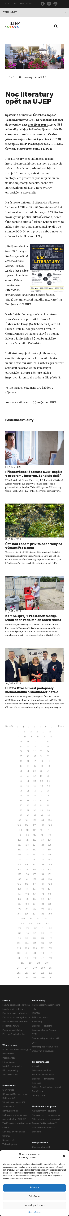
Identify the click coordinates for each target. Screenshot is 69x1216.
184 (49, 899)
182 (34, 899)
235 (34, 953)
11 (37, 731)
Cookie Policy (34, 1212)
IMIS (22, 4)
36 (28, 756)
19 (51, 736)
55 (21, 776)
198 (42, 913)
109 (50, 825)
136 (27, 854)
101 (27, 820)
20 (21, 741)
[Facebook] (43, 4)
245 (38, 962)
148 (42, 864)
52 (34, 771)
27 (35, 746)
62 (34, 781)
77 (35, 795)
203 (46, 918)
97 (35, 815)
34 (48, 751)
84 (48, 800)
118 (42, 835)
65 (21, 785)
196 (27, 913)
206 (39, 923)
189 (50, 904)
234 (27, 953)
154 (49, 869)
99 (48, 815)
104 (50, 820)
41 (28, 761)
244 (30, 962)
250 (43, 967)
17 (38, 736)
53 (41, 771)
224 (27, 943)
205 (30, 923)
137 (34, 854)
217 (50, 933)
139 (50, 854)
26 (28, 746)
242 (50, 958)
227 (50, 943)
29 (48, 746)
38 (41, 756)
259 (34, 977)
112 (34, 830)
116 (27, 835)
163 (42, 879)
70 (21, 790)
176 (27, 894)
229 (27, 948)
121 (27, 840)
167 (34, 884)
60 (21, 781)
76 (28, 795)
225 (34, 943)
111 (27, 830)
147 (34, 864)
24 (48, 741)
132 (34, 849)
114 (49, 830)
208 (19, 928)
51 (28, 771)
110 (20, 830)
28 (41, 746)
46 (27, 766)
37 (35, 756)
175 (19, 894)
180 (19, 899)
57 (35, 776)
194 (50, 908)
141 (27, 859)
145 (19, 864)
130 (19, 849)
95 (21, 815)
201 (30, 918)
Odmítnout (34, 1196)
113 (41, 830)
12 (43, 731)
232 (50, 948)
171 (27, 889)
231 (42, 948)
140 (19, 859)
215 (34, 933)
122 (34, 840)
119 (49, 835)
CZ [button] (5, 4)
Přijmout (34, 1187)
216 (42, 933)
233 (19, 953)
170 (19, 889)
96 (27, 815)
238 (18, 958)
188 (42, 904)
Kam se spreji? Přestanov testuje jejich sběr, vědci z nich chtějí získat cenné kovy (33, 620)
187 (34, 904)
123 (42, 840)
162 (34, 879)
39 (48, 756)
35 (21, 756)
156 (27, 874)
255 (42, 972)
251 (50, 967)
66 (27, 785)
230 (35, 948)
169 (50, 884)
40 (21, 761)
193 (42, 908)
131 (27, 849)
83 (41, 800)
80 (21, 800)
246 (47, 962)
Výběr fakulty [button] (10, 12)
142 (34, 859)
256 (50, 972)
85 (21, 805)
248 (27, 967)
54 (48, 771)
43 (41, 761)
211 (43, 928)
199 (50, 913)
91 (28, 810)
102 (34, 820)
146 (27, 864)
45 (21, 766)
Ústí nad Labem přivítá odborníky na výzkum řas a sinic (33, 546)
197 (34, 913)
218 (19, 938)
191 (27, 908)
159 (50, 874)
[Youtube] (55, 4)
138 (42, 854)
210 (35, 928)
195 (19, 913)
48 (41, 766)
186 (27, 904)
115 (20, 835)
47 (35, 766)
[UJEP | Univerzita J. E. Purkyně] (12, 25)
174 (49, 889)
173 (42, 889)
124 (49, 840)
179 (50, 894)
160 (19, 879)
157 (34, 874)
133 (42, 849)
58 (41, 776)
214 (27, 933)
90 (21, 810)
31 (28, 751)
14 (18, 736)
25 (21, 746)
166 (27, 884)
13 (50, 731)
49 (48, 766)
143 (42, 859)
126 (27, 845)
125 (19, 845)
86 (28, 805)
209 (27, 928)
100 (19, 820)
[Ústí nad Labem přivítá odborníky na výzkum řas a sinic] (34, 520)
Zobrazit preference (34, 1205)
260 (43, 977)
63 (41, 781)
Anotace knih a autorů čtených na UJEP (30, 402)
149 (50, 864)
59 (48, 776)
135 (19, 854)
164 (50, 879)
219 (26, 938)
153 (42, 869)
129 (50, 845)
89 (48, 805)
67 (35, 785)
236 (42, 953)
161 (27, 879)
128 (42, 845)
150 (19, 869)
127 (34, 845)
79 (48, 795)
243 (22, 962)
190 (19, 908)
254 (34, 972)
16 (31, 736)
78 (41, 795)
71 (28, 790)
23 (41, 741)
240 (35, 958)
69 (48, 785)
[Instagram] (49, 4)
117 (34, 835)
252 (19, 972)
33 (41, 751)
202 (38, 918)
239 (26, 958)
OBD (15, 4)
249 (35, 967)
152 (34, 869)
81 (28, 800)
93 (41, 810)
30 (21, 751)
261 (50, 977)
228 (19, 948)
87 (35, 805)
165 (19, 884)
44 (48, 761)
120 (19, 840)
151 (27, 869)
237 (50, 953)
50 (21, 771)
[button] (64, 1156)
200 (23, 918)
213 (19, 933)
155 (19, 874)
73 (41, 790)
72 (34, 790)
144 (50, 859)
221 (42, 938)
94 (48, 810)
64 (48, 781)
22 (34, 741)
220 (34, 938)
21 (28, 741)
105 (19, 825)
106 (27, 825)
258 (26, 977)
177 (34, 894)
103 (42, 820)
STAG (28, 4)
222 (50, 938)
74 (48, 790)
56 (28, 776)
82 (34, 800)
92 (34, 810)
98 (41, 815)
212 (50, 928)
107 (34, 825)
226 (42, 943)
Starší (61, 726)
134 (49, 849)
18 (44, 736)
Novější (9, 726)
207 (47, 923)
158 (42, 874)
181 (27, 899)
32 (34, 751)
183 (42, 899)
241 (42, 958)
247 (19, 967)
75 (21, 795)
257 (19, 977)
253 (26, 972)
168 (42, 884)
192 (34, 908)
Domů (11, 77)
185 (19, 904)
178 (42, 894)
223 (19, 943)
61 (28, 781)
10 (31, 731)
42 (34, 761)
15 (25, 736)
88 (41, 805)
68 (41, 785)
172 (34, 889)
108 (42, 825)
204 (22, 923)
